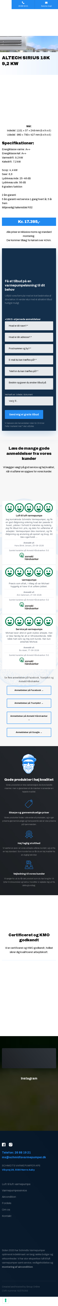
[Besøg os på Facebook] (5, 1144)
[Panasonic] (29, 998)
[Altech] (29, 976)
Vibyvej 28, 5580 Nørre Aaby (18, 1169)
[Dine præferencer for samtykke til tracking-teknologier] (6, 1300)
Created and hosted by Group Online (21, 1287)
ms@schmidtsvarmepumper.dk (24, 1157)
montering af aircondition (17, 1267)
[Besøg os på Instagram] (12, 1144)
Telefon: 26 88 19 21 (16, 1152)
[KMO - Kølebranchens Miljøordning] (29, 915)
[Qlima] (29, 1019)
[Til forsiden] (29, 22)
